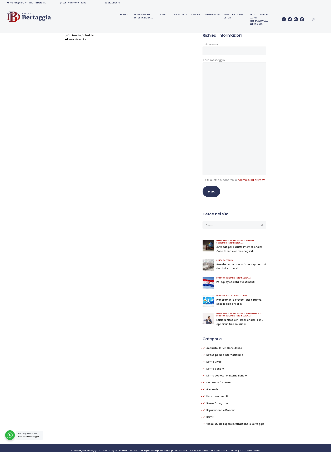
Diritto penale (253, 313)
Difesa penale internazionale (230, 240)
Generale (212, 389)
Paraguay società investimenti (235, 282)
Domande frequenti (218, 382)
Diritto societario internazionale (235, 241)
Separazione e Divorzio (220, 410)
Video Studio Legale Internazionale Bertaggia (235, 424)
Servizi (210, 417)
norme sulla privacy (251, 180)
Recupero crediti (239, 295)
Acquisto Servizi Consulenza (224, 348)
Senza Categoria (224, 260)
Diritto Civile (223, 295)
